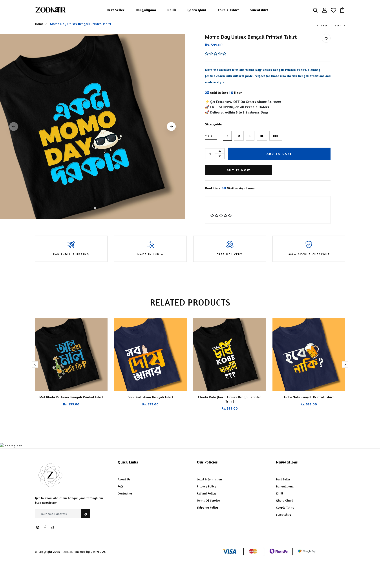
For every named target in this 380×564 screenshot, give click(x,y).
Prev (324, 25)
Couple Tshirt (228, 10)
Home (39, 24)
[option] (92, 126)
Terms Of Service (208, 500)
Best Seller (115, 10)
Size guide (213, 124)
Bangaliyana (146, 10)
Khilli (171, 10)
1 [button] (90, 208)
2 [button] (95, 208)
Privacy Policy (206, 486)
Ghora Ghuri (196, 10)
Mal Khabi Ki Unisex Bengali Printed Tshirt (71, 397)
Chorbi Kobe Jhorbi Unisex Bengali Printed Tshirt (229, 399)
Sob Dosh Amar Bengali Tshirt (150, 397)
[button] (216, 53)
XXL (275, 136)
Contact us (125, 493)
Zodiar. (68, 551)
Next (337, 25)
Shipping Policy (207, 507)
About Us (124, 479)
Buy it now (238, 170)
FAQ (120, 486)
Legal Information (209, 479)
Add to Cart (279, 154)
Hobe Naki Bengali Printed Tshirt (309, 397)
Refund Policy (206, 493)
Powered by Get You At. (89, 551)
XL (262, 136)
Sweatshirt (259, 10)
